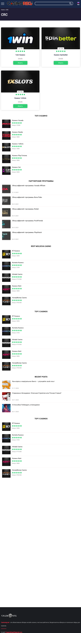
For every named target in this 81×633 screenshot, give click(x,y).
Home (3, 10)
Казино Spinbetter (61, 55)
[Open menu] (2, 4)
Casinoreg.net (5, 622)
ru (78, 4)
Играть (20, 63)
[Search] (70, 3)
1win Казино (20, 55)
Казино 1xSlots (20, 98)
